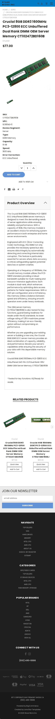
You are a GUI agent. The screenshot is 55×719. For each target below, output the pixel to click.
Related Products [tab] (25, 399)
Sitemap (27, 555)
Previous (3, 427)
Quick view (14, 464)
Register (32, 552)
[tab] (27, 203)
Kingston (27, 624)
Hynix (27, 620)
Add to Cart (14, 469)
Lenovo (28, 634)
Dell (27, 610)
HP (27, 606)
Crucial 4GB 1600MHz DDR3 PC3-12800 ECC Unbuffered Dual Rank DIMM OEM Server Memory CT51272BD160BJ (40, 449)
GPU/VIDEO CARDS (27, 570)
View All (27, 638)
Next (52, 427)
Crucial (27, 627)
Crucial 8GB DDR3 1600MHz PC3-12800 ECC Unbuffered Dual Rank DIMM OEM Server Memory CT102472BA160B (14, 449)
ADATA (27, 631)
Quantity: (27, 163)
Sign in (22, 552)
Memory (27, 538)
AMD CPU (27, 545)
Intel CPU (27, 541)
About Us (28, 548)
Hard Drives (27, 534)
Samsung (27, 617)
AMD (27, 613)
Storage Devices (27, 577)
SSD (27, 531)
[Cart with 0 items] (46, 3)
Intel (28, 603)
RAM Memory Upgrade (27, 588)
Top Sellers (27, 527)
